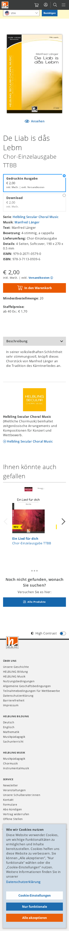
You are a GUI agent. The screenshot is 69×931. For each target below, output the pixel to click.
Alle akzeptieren (34, 918)
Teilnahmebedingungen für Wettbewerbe (31, 691)
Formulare (10, 804)
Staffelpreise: (14, 307)
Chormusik (10, 763)
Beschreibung (17, 341)
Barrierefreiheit (14, 700)
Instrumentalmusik (16, 768)
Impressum (10, 705)
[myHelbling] (45, 4)
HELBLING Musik (14, 676)
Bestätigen (50, 13)
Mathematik (11, 732)
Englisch (9, 727)
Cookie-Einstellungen (34, 895)
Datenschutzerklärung (23, 882)
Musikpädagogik (14, 737)
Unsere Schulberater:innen (21, 795)
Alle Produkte (36, 602)
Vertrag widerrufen (16, 814)
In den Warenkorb (38, 288)
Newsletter (10, 785)
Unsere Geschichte (16, 667)
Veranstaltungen (14, 790)
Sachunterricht (13, 741)
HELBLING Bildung (15, 671)
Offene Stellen (13, 819)
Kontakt (8, 800)
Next (63, 521)
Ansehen (37, 121)
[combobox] (21, 13)
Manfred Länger (27, 222)
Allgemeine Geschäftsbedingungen (27, 686)
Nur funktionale (34, 906)
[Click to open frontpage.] (5, 5)
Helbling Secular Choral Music (35, 217)
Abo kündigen (12, 809)
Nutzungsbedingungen (18, 681)
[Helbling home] (12, 642)
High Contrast (46, 633)
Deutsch (8, 722)
